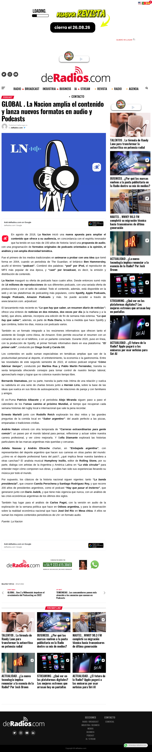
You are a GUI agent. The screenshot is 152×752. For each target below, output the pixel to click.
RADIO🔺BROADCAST (26, 88)
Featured (20, 584)
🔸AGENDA (131, 88)
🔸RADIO (116, 88)
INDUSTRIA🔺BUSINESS (57, 88)
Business (90, 731)
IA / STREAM (90, 738)
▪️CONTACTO (76, 96)
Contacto (109, 717)
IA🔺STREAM (82, 88)
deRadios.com (17, 128)
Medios (90, 728)
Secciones (90, 717)
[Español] (148, 3)
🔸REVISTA (100, 88)
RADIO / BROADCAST (90, 721)
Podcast (90, 735)
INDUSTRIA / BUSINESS (90, 725)
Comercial (109, 721)
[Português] (144, 3)
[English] (140, 3)
